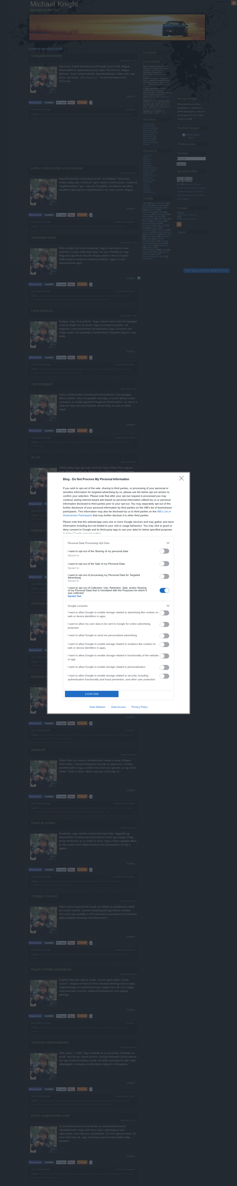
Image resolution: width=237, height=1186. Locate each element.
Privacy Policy (139, 706)
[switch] (164, 551)
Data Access (118, 706)
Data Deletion (98, 706)
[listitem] (118, 543)
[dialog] (118, 593)
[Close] (182, 479)
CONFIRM (92, 694)
